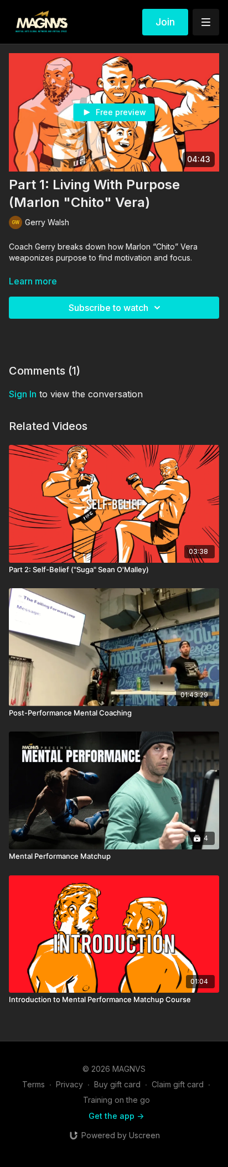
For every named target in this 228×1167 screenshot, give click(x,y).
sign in (23, 394)
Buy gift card (117, 1084)
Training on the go (116, 1099)
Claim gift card (178, 1084)
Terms (33, 1084)
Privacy (69, 1084)
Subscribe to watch (108, 307)
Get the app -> (116, 1116)
